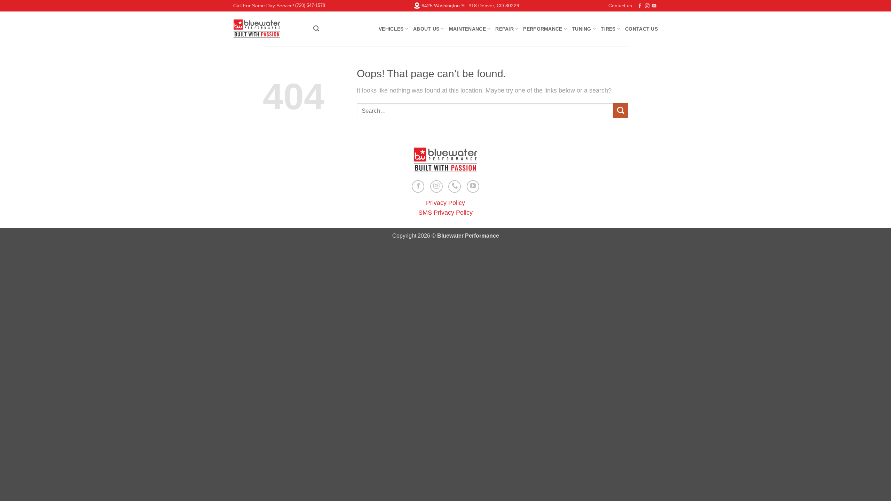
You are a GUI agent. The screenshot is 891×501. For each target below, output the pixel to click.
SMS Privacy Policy (445, 212)
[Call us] (454, 186)
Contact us (620, 5)
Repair (504, 29)
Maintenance (467, 29)
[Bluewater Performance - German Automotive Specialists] (268, 28)
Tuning (581, 29)
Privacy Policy (445, 202)
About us (426, 29)
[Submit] (620, 110)
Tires (608, 29)
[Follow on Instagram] (647, 6)
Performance (542, 29)
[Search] (316, 28)
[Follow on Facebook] (640, 6)
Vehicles (391, 29)
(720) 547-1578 (310, 5)
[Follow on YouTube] (654, 6)
